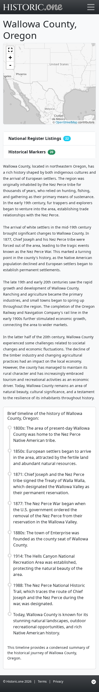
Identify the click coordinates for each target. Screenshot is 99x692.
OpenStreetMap (66, 122)
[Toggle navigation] (91, 7)
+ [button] (10, 57)
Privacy (58, 681)
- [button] (10, 65)
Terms (42, 681)
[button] (10, 50)
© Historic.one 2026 (17, 681)
